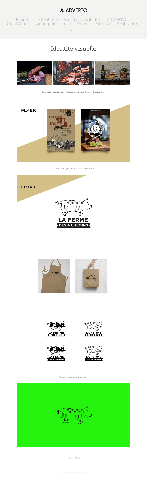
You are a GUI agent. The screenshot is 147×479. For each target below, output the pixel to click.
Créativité (48, 19)
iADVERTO (115, 19)
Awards (83, 23)
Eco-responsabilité (81, 19)
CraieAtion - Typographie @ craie (39, 23)
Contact (104, 23)
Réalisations (128, 23)
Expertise (25, 19)
